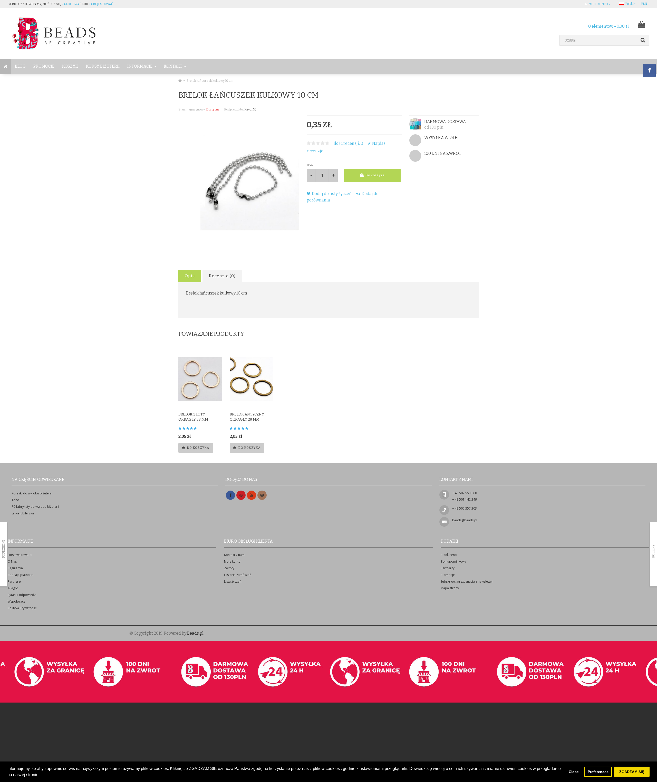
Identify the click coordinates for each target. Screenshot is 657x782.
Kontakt (173, 66)
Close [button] (574, 772)
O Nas (12, 561)
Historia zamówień (237, 575)
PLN (644, 4)
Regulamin (15, 568)
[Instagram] (262, 495)
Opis (190, 275)
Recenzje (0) (222, 275)
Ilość (310, 165)
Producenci (449, 555)
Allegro (13, 588)
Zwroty (229, 568)
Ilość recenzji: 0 (348, 143)
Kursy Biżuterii (103, 66)
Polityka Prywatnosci (22, 608)
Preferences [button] (598, 772)
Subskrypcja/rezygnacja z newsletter (467, 581)
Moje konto (232, 561)
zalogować (72, 4)
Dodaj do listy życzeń (331, 193)
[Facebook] (230, 495)
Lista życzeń (232, 581)
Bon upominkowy (453, 561)
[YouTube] (251, 495)
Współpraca (16, 601)
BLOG (20, 66)
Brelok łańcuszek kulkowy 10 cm (210, 81)
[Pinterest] (241, 495)
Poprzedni (3, 549)
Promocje (43, 66)
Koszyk (70, 66)
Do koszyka (375, 175)
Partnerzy (15, 581)
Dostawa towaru (20, 555)
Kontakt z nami (234, 555)
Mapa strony (450, 588)
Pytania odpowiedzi (22, 595)
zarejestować (101, 4)
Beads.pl (195, 633)
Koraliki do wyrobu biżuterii (32, 493)
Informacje (140, 66)
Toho (15, 500)
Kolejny (653, 551)
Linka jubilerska (23, 513)
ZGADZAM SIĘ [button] (631, 772)
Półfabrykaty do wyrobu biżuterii (35, 506)
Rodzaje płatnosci (21, 575)
